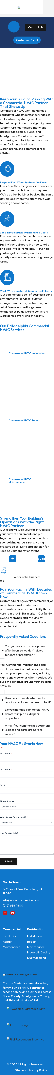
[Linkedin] (12, 913)
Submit (8, 861)
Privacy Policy (38, 1070)
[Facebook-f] (5, 913)
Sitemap (20, 1070)
